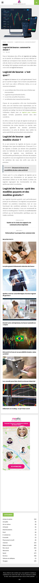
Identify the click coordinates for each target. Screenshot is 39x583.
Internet (5, 542)
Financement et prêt (8, 540)
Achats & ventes (7, 519)
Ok (19, 579)
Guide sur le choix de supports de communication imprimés (19, 224)
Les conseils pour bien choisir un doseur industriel (19, 381)
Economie (5, 44)
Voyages (5, 561)
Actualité (5, 521)
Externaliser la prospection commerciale (20, 233)
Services (5, 556)
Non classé (6, 548)
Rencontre (6, 550)
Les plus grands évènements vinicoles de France (18, 266)
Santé (4, 553)
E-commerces (6, 535)
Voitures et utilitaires (9, 558)
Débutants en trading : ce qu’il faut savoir (16, 408)
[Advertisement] (19, 490)
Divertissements (7, 529)
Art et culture (7, 524)
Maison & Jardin (7, 545)
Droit (4, 532)
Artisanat (5, 527)
